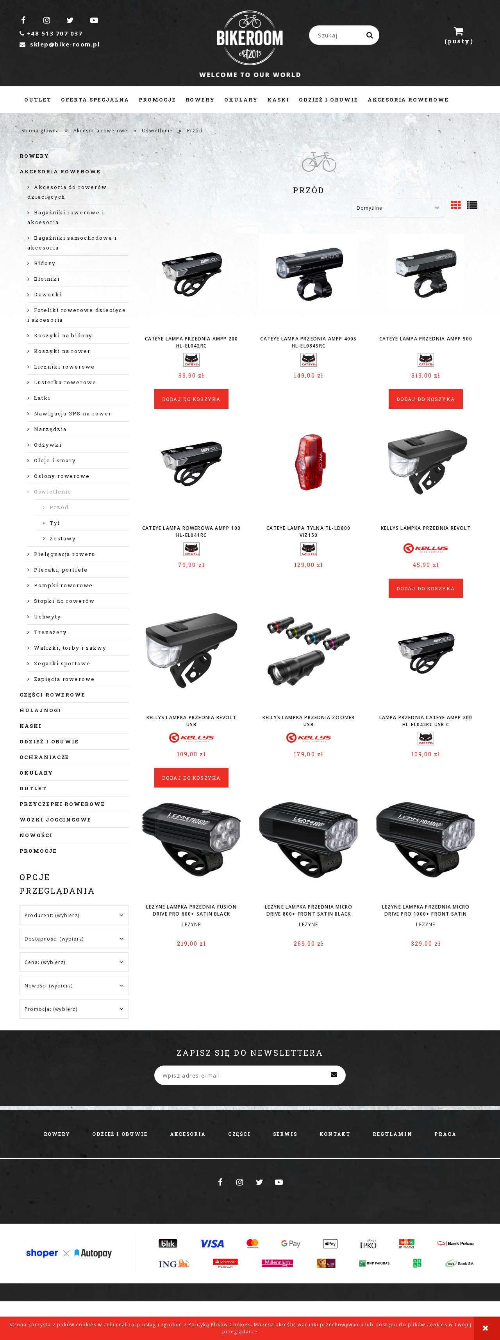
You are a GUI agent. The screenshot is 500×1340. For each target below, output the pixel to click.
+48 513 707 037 (51, 33)
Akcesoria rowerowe (60, 171)
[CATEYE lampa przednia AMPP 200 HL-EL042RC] (191, 282)
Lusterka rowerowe (65, 382)
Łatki (42, 397)
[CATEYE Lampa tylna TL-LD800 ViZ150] (309, 471)
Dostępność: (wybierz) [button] (54, 939)
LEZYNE (191, 924)
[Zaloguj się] (422, 35)
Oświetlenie (52, 491)
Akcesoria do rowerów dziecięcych (67, 192)
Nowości (36, 835)
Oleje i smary (55, 460)
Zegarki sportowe (62, 663)
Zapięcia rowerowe (64, 678)
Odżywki (48, 444)
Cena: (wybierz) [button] (45, 962)
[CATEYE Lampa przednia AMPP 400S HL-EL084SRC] (309, 282)
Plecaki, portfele (61, 569)
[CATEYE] (191, 359)
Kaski (31, 725)
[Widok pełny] (473, 206)
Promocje (38, 850)
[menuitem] (38, 99)
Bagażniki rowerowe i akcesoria (65, 217)
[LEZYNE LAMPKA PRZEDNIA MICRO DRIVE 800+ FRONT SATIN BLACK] (309, 850)
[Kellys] (425, 548)
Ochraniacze (44, 757)
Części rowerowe (53, 694)
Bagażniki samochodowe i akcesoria (72, 242)
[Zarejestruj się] (397, 35)
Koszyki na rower (62, 351)
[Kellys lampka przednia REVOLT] (426, 471)
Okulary (36, 772)
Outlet (33, 788)
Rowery (34, 155)
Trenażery (50, 632)
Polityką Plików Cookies (219, 1324)
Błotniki (47, 278)
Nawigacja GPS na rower (73, 413)
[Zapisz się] (334, 1075)
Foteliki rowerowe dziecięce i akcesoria (76, 314)
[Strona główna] (250, 45)
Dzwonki (48, 294)
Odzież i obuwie (49, 741)
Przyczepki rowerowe (62, 803)
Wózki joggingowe (55, 819)
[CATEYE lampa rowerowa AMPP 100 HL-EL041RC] (191, 471)
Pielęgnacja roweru (64, 554)
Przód (59, 507)
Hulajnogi (40, 710)
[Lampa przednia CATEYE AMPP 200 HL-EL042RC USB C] (426, 660)
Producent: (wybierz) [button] (52, 915)
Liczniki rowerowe (64, 366)
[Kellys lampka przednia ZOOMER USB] (309, 660)
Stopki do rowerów (64, 600)
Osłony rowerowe (62, 475)
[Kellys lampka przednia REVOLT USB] (191, 660)
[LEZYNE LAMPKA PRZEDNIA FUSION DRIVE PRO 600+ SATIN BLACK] (191, 850)
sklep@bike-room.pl (60, 44)
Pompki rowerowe (63, 585)
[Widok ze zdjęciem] (456, 206)
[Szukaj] (370, 35)
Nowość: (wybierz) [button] (49, 985)
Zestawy (63, 538)
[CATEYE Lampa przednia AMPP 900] (426, 282)
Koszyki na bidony (63, 335)
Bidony (45, 263)
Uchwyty (47, 616)
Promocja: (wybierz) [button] (51, 1009)
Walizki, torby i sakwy (70, 647)
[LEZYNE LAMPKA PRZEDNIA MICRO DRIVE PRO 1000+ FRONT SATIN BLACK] (426, 850)
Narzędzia (50, 429)
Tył (55, 522)
